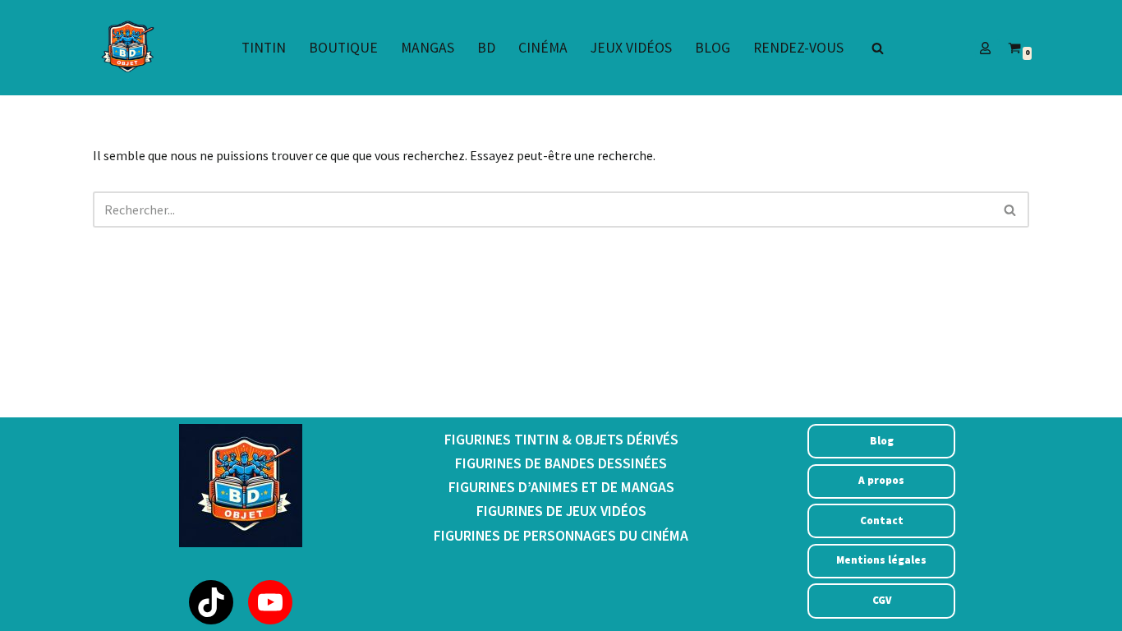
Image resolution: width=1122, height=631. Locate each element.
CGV (881, 600)
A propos (881, 480)
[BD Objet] (126, 48)
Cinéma (543, 48)
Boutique (343, 48)
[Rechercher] (877, 48)
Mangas (427, 48)
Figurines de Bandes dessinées (561, 463)
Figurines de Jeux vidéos (561, 511)
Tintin (263, 48)
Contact (882, 520)
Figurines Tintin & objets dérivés (561, 440)
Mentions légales (881, 560)
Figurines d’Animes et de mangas (561, 487)
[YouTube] (270, 602)
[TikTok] (211, 602)
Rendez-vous (798, 48)
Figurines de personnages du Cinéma (561, 536)
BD (486, 48)
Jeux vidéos (631, 48)
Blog (712, 48)
